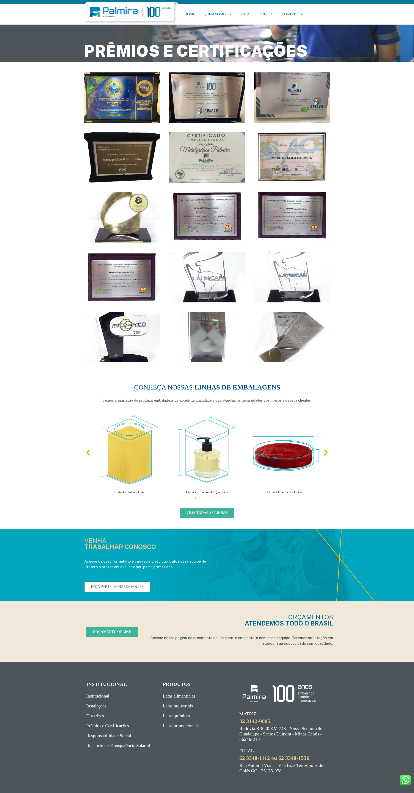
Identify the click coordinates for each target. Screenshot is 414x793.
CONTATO (290, 14)
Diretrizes (95, 715)
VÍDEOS (266, 14)
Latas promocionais (181, 725)
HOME (190, 14)
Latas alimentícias (179, 696)
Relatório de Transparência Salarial (118, 745)
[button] (88, 453)
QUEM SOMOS (215, 14)
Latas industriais (178, 706)
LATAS (246, 14)
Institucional (97, 696)
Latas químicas (176, 715)
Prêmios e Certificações (107, 725)
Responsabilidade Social (108, 735)
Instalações (96, 706)
